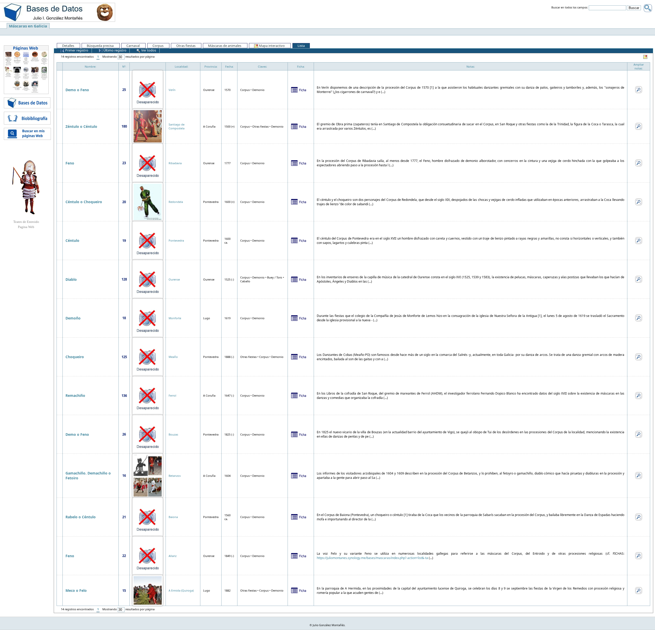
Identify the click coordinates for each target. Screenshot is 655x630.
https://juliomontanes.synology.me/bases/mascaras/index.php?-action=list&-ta (372, 558)
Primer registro (76, 50)
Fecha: (229, 66)
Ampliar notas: (639, 66)
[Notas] (638, 89)
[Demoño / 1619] (148, 317)
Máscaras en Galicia (28, 25)
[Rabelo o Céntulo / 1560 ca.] (148, 517)
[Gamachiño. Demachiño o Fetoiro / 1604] (148, 475)
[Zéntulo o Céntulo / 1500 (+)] (148, 126)
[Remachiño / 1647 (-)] (148, 395)
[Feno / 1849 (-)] (148, 555)
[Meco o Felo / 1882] (148, 590)
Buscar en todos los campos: (569, 7)
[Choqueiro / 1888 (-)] (148, 356)
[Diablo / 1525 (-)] (148, 279)
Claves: (262, 66)
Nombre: (90, 66)
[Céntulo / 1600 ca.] (148, 240)
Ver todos (148, 50)
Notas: (470, 66)
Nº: (124, 66)
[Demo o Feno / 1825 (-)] (148, 434)
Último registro (114, 50)
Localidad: (181, 66)
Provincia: (210, 66)
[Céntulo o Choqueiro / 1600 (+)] (148, 201)
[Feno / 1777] (148, 162)
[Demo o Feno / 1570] (148, 89)
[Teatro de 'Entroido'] (26, 187)
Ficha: (301, 66)
